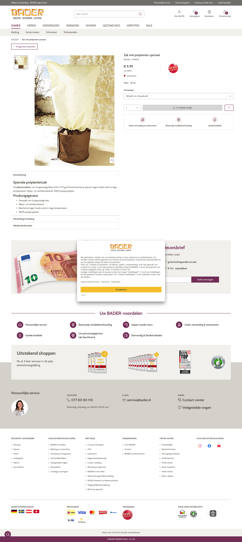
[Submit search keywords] (140, 14)
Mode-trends (167, 471)
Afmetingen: (129, 90)
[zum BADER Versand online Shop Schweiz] (36, 511)
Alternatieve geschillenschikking (101, 476)
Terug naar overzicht (25, 46)
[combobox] (109, 14)
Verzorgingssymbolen (171, 453)
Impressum (92, 453)
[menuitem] (16, 25)
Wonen (16, 462)
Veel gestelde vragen (59, 462)
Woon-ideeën (167, 476)
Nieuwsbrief (55, 467)
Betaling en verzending (60, 449)
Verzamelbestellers (58, 458)
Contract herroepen (96, 444)
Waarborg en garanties (97, 467)
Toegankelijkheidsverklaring (99, 485)
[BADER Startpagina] (27, 14)
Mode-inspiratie (168, 467)
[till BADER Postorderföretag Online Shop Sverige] (21, 511)
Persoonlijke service (162, 2)
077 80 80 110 (82, 400)
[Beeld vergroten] (112, 160)
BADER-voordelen (58, 444)
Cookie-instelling (95, 462)
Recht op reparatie (95, 489)
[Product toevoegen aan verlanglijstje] (229, 108)
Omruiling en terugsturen (61, 453)
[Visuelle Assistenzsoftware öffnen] (212, 513)
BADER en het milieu (96, 471)
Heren (15, 453)
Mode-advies (167, 462)
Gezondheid (18, 467)
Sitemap (16, 444)
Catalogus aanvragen (59, 471)
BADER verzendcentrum (135, 453)
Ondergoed (18, 458)
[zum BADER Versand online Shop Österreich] (29, 511)
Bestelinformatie (168, 449)
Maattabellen (167, 444)
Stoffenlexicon (168, 458)
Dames (16, 449)
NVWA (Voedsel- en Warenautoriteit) (103, 480)
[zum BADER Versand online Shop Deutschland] (14, 511)
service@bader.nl (139, 400)
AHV (89, 449)
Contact (128, 449)
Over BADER (130, 444)
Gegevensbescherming (97, 458)
